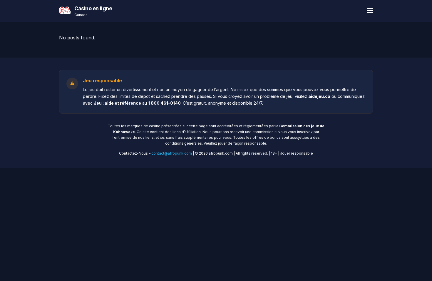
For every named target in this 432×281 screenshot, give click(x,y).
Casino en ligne (93, 8)
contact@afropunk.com (171, 153)
